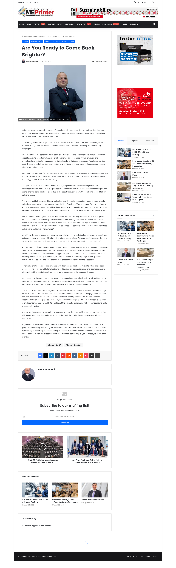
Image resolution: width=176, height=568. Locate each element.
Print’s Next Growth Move (93, 500)
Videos (97, 24)
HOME (21, 24)
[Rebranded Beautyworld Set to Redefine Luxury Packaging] (65, 490)
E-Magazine (110, 24)
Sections (69, 24)
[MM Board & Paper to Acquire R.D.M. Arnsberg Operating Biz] (124, 186)
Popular (134, 141)
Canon (42, 36)
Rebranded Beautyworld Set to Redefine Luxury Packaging (65, 501)
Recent (121, 141)
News (29, 24)
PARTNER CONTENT (60, 41)
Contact (154, 556)
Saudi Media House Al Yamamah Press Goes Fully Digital (142, 197)
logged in (35, 526)
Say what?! (84, 24)
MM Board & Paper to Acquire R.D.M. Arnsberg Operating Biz (142, 185)
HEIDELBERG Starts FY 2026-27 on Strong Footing (35, 501)
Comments (149, 141)
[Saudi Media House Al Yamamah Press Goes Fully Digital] (124, 197)
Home (25, 36)
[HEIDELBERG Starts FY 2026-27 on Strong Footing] (35, 490)
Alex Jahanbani (31, 61)
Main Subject (34, 36)
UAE (72, 41)
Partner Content (55, 24)
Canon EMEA (55, 345)
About (147, 556)
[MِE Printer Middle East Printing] (37, 11)
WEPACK (39, 24)
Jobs (125, 24)
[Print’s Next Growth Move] (95, 490)
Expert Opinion (36, 41)
